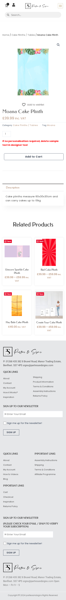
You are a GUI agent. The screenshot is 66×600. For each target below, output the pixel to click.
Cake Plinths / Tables (23, 35)
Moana (51, 125)
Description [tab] (12, 187)
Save (9, 241)
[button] (60, 5)
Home (5, 35)
